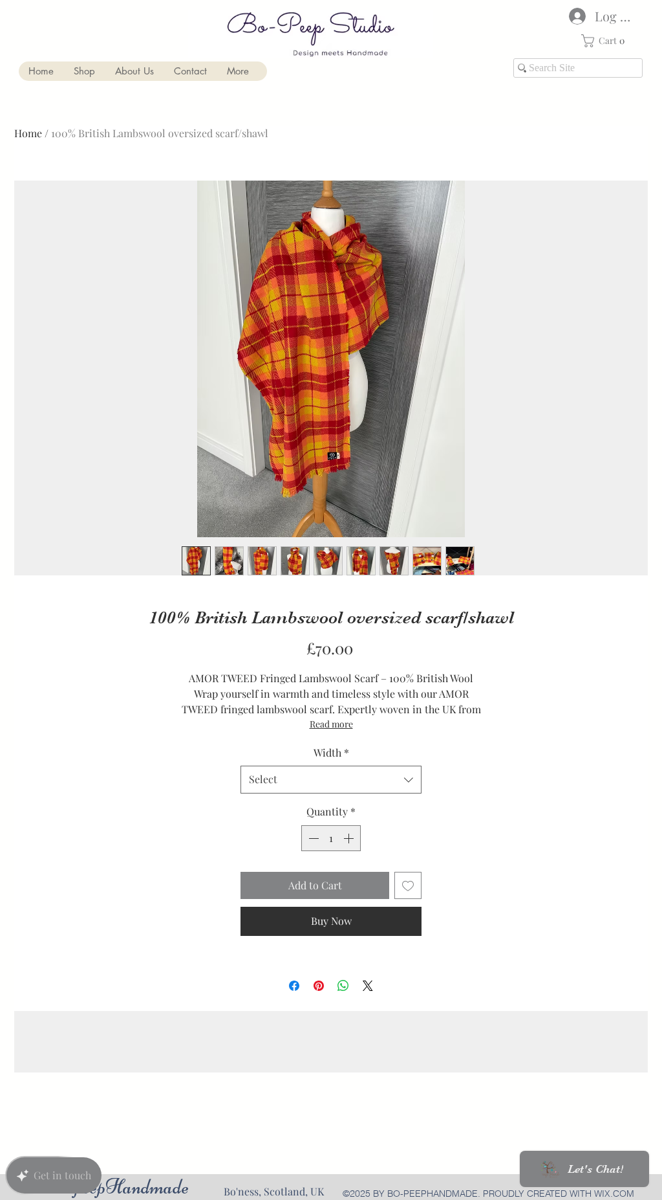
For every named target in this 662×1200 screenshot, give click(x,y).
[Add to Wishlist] (408, 885)
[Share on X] (368, 986)
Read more (331, 724)
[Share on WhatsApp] (343, 986)
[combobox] (331, 780)
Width (331, 752)
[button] (606, 40)
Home (28, 133)
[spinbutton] (331, 838)
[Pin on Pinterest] (318, 986)
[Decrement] (312, 838)
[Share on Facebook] (294, 986)
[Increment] (350, 838)
